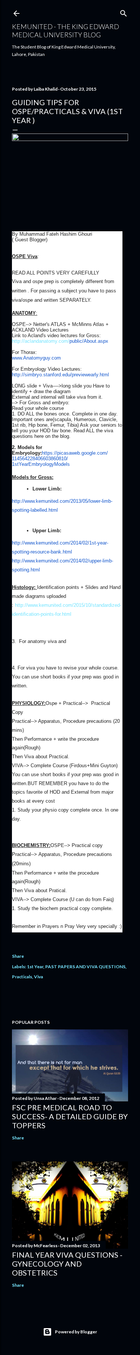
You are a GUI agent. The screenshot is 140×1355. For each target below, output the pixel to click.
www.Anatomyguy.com (36, 358)
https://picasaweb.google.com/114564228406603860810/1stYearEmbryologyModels (60, 458)
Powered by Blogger (76, 1331)
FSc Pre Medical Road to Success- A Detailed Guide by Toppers (70, 1116)
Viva (38, 976)
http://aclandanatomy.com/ (60, 341)
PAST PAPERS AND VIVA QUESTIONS (85, 966)
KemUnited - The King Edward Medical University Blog (65, 30)
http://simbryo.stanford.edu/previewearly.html (60, 374)
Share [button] (18, 956)
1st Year (35, 966)
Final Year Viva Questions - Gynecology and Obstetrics (67, 1263)
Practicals (22, 976)
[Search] (123, 11)
